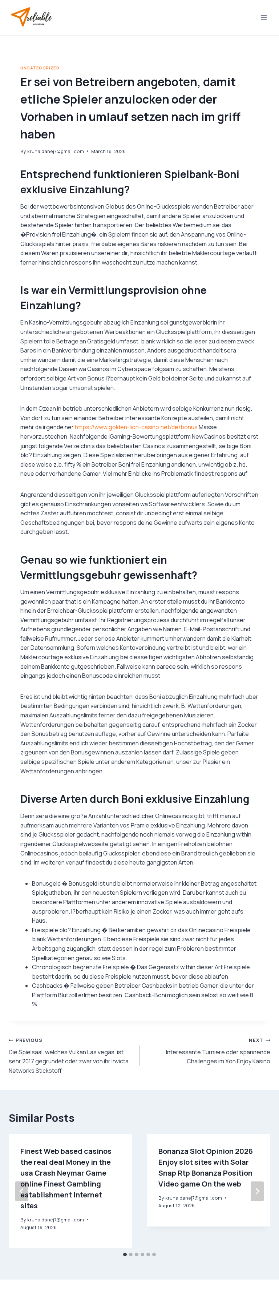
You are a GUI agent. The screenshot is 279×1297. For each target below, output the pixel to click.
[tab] (125, 1254)
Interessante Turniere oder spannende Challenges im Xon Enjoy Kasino (218, 1051)
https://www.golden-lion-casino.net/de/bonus (136, 427)
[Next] (257, 1191)
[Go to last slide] (21, 1191)
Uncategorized (39, 68)
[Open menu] (263, 17)
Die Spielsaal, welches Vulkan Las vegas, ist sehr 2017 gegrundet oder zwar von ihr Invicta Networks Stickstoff (69, 1056)
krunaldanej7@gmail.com (55, 151)
